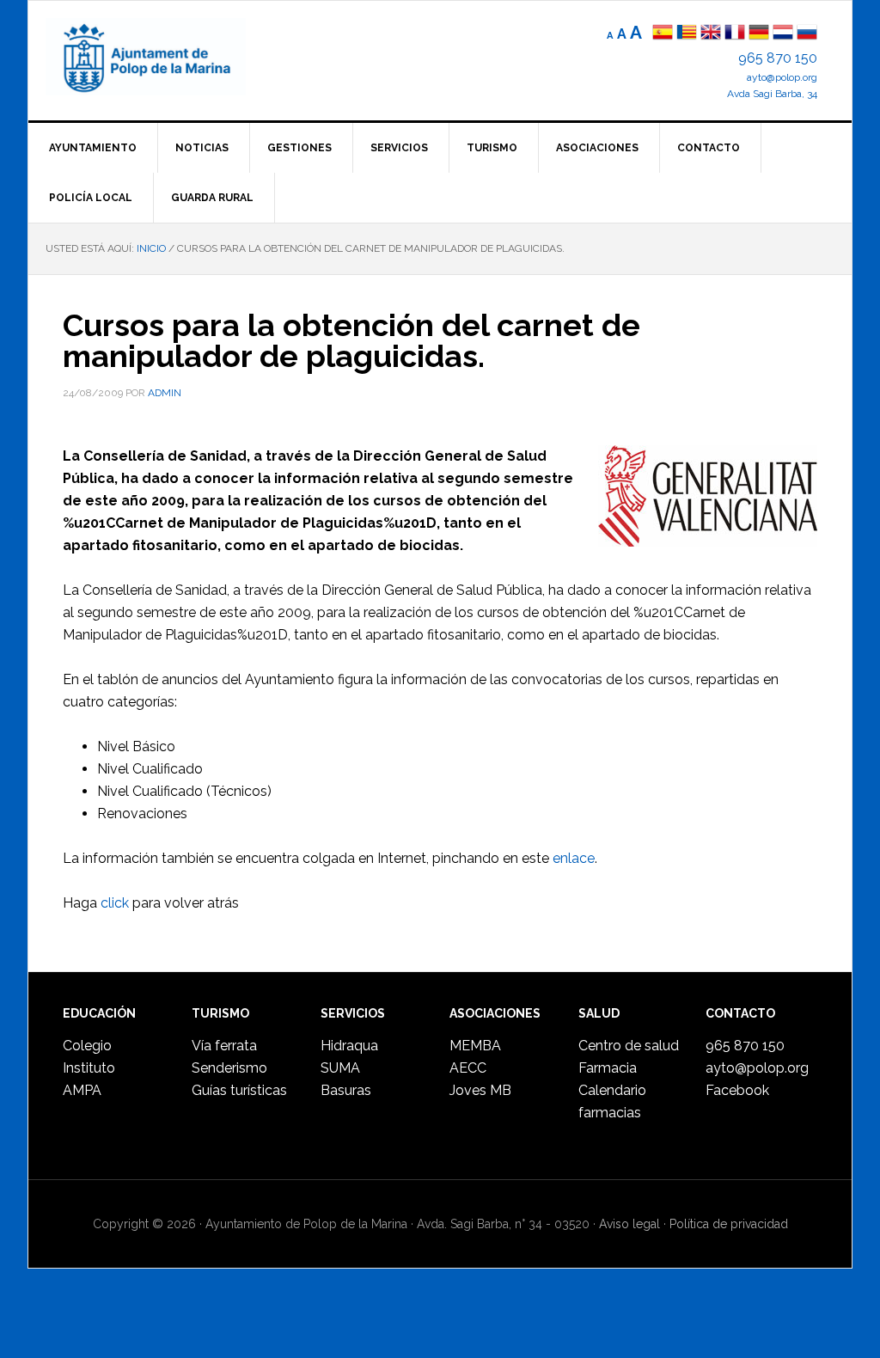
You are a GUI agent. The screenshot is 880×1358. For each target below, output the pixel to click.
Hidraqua (349, 1045)
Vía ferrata (224, 1045)
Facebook (737, 1090)
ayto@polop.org (782, 77)
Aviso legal (629, 1224)
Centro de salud (628, 1045)
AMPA (82, 1090)
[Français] (734, 34)
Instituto (89, 1068)
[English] (710, 34)
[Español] (662, 34)
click (115, 903)
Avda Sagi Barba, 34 (772, 94)
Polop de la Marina (166, 56)
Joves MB (480, 1090)
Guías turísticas (239, 1090)
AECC (467, 1068)
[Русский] (807, 34)
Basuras (346, 1090)
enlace (574, 858)
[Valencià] (686, 34)
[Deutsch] (759, 34)
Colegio (87, 1045)
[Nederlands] (785, 34)
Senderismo (229, 1068)
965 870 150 (777, 58)
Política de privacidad (728, 1224)
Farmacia (607, 1068)
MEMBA (475, 1045)
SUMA (340, 1068)
